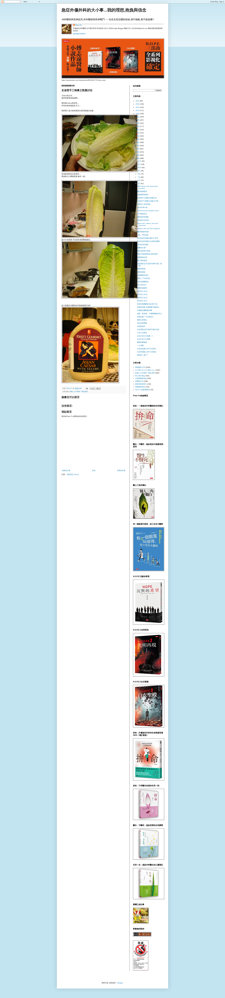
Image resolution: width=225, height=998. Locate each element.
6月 (139, 180)
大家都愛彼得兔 (141, 378)
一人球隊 (140, 345)
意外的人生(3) (142, 294)
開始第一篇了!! (142, 355)
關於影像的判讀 (143, 232)
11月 (139, 164)
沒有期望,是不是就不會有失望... (148, 329)
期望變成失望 (142, 257)
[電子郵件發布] (86, 388)
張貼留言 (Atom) (73, 474)
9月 (139, 171)
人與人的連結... (142, 333)
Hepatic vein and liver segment (148, 228)
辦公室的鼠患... (142, 260)
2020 (138, 120)
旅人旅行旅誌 (140, 376)
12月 (140, 161)
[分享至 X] (95, 388)
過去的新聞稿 (142, 323)
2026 (138, 101)
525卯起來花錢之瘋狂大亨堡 (147, 238)
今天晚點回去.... (143, 214)
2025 (138, 104)
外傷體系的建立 (143, 195)
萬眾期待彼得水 (141, 384)
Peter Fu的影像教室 (142, 390)
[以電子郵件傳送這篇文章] (91, 388)
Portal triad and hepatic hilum (148, 211)
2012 (138, 145)
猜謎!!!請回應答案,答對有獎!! (147, 254)
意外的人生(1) (142, 301)
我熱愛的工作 (140, 367)
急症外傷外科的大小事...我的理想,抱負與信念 (104, 10)
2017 (138, 130)
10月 (140, 167)
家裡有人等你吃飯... (144, 204)
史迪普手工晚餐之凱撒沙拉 (147, 198)
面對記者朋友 (142, 320)
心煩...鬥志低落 (142, 235)
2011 (138, 149)
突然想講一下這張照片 (145, 317)
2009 (138, 155)
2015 (138, 136)
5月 (139, 183)
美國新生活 (139, 381)
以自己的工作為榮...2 (145, 336)
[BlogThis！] (93, 388)
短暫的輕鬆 (141, 272)
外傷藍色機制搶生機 (144, 310)
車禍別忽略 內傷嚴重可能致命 (148, 307)
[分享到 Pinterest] (100, 388)
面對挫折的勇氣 (143, 217)
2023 (138, 110)
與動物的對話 (140, 387)
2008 (138, 158)
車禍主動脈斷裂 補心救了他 (147, 304)
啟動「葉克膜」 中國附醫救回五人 (149, 313)
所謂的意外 (141, 326)
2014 (138, 139)
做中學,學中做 (142, 207)
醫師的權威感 (142, 342)
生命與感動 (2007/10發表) (146, 352)
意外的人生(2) (142, 297)
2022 (138, 114)
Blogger (120, 983)
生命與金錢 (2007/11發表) (146, 349)
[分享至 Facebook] (97, 388)
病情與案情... (142, 269)
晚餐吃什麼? (141, 248)
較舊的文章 (121, 470)
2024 (138, 107)
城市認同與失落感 (143, 251)
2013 (138, 142)
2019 (138, 123)
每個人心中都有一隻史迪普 (78, 391)
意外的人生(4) (142, 291)
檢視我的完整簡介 (79, 34)
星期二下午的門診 (143, 278)
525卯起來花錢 (142, 244)
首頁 (93, 470)
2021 (138, 117)
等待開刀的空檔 (143, 220)
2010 (138, 152)
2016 (138, 133)
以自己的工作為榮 (143, 339)
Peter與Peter (142, 285)
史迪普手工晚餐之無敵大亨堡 (147, 201)
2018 (138, 126)
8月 (139, 174)
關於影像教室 (142, 191)
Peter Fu (78, 25)
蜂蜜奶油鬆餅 (142, 288)
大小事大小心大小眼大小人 (145, 370)
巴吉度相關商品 (143, 282)
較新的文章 (66, 470)
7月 (139, 177)
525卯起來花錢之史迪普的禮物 (148, 241)
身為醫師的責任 (143, 275)
